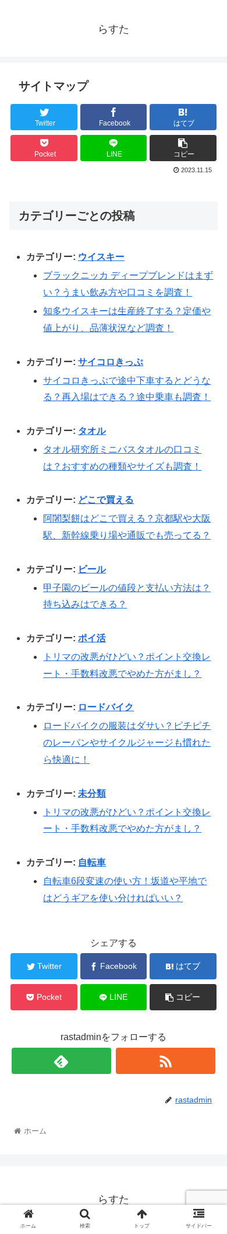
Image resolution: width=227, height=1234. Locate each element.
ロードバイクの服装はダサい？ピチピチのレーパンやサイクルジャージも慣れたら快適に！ (127, 742)
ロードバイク (106, 707)
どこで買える (106, 500)
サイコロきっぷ (110, 362)
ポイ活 (92, 638)
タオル (92, 431)
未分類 (92, 793)
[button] (204, 1037)
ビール (92, 569)
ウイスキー (101, 257)
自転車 (92, 862)
